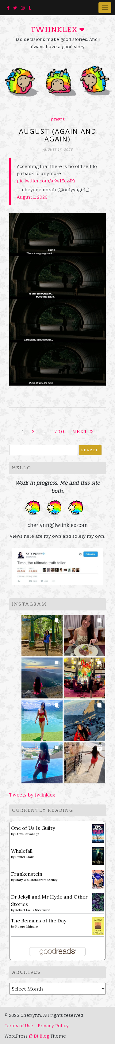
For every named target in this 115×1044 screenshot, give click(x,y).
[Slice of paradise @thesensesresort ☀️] (84, 761)
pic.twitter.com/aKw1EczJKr (46, 180)
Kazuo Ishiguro (26, 927)
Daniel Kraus (24, 857)
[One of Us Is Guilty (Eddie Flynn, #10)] (98, 833)
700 (59, 431)
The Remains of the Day (38, 921)
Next (80, 431)
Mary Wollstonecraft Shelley (36, 880)
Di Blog (41, 1036)
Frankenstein (26, 874)
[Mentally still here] (42, 761)
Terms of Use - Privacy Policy (37, 1025)
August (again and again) (57, 134)
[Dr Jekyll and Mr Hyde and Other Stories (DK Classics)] (98, 902)
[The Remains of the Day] (98, 925)
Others (57, 120)
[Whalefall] (98, 855)
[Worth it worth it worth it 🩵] (42, 718)
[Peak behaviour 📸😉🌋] (42, 676)
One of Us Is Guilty (33, 828)
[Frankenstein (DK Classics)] (98, 879)
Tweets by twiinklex (32, 795)
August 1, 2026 (32, 197)
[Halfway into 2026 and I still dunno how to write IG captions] (84, 676)
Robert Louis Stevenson (32, 910)
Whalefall (22, 851)
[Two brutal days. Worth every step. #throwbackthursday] (84, 718)
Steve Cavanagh (27, 834)
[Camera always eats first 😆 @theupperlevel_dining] (84, 633)
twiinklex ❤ (57, 30)
